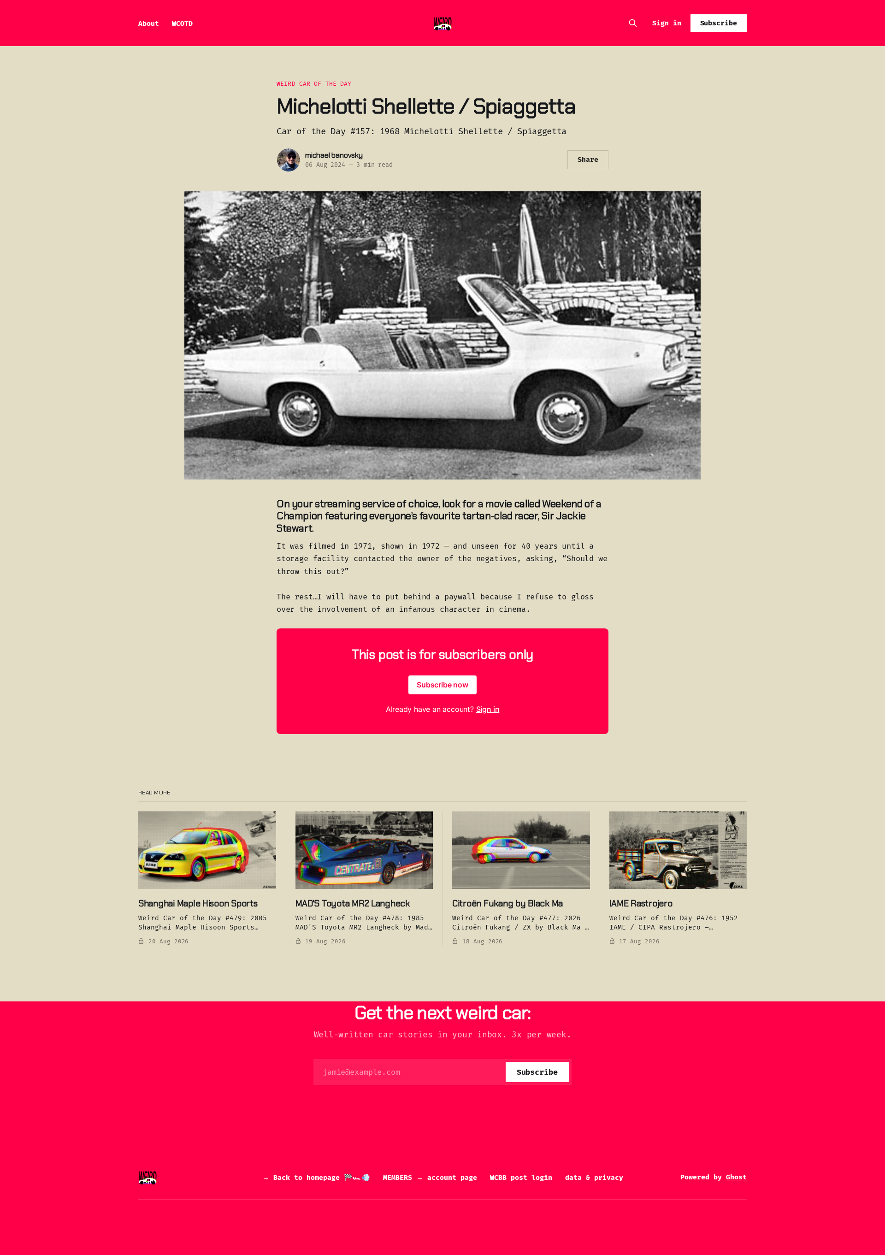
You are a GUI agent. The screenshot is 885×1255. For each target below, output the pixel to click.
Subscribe (718, 23)
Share (588, 159)
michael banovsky (334, 155)
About (148, 23)
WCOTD (182, 23)
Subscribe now (442, 684)
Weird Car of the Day (314, 83)
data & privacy (594, 1177)
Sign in (666, 23)
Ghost (736, 1177)
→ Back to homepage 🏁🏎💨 (316, 1177)
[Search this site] (632, 23)
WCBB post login (521, 1177)
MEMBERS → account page (430, 1177)
